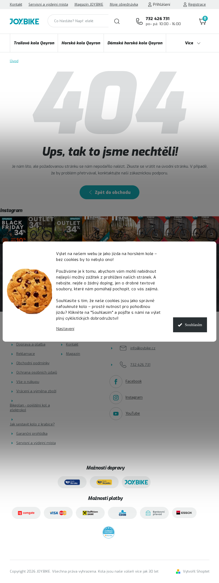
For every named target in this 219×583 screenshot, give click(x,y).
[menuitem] (34, 43)
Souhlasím (193, 325)
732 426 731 (163, 21)
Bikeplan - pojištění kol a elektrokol (30, 407)
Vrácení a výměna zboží (36, 391)
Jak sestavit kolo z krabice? (32, 424)
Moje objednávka (124, 4)
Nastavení (65, 329)
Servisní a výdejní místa (48, 4)
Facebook (134, 381)
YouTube (133, 413)
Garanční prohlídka (32, 433)
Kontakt (16, 4)
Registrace (197, 4)
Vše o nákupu (27, 381)
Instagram (134, 397)
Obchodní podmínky (32, 363)
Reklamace (25, 353)
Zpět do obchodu (113, 192)
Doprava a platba (30, 344)
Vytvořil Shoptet (196, 571)
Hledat (117, 21)
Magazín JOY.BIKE (89, 4)
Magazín (73, 353)
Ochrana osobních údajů (36, 372)
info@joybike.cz (142, 348)
